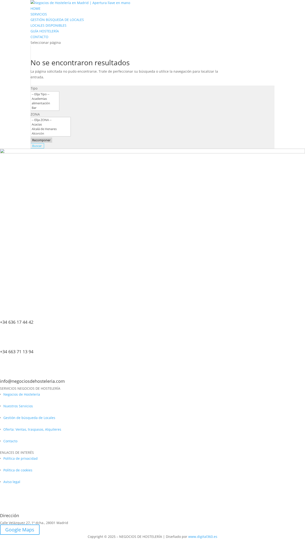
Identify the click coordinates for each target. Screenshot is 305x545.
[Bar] (45, 108)
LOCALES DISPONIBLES (48, 25)
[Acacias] (50, 124)
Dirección (9, 515)
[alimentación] (45, 103)
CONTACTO (39, 37)
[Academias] (45, 98)
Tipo (33, 88)
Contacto (10, 441)
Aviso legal (11, 481)
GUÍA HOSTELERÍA (44, 31)
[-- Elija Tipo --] (45, 94)
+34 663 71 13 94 (16, 351)
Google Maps (19, 529)
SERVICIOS (38, 14)
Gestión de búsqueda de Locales (29, 417)
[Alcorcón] (50, 133)
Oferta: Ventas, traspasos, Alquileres (32, 429)
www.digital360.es (202, 536)
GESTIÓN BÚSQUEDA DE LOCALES (57, 19)
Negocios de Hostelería (21, 394)
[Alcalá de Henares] (50, 129)
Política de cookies (17, 470)
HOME (35, 8)
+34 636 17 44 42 (16, 322)
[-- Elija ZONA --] (50, 120)
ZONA (35, 114)
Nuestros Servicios (18, 406)
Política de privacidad (20, 458)
